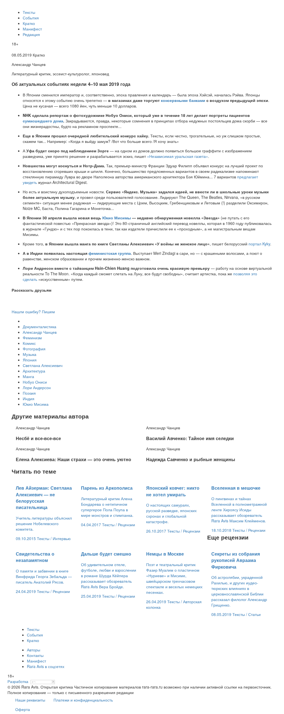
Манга (28, 376)
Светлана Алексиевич (42, 365)
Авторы (33, 650)
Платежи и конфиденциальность (83, 700)
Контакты (35, 655)
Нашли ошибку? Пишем (33, 311)
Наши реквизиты (30, 700)
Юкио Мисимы (116, 217)
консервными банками (183, 100)
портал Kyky (259, 243)
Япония (30, 360)
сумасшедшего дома (43, 121)
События (31, 17)
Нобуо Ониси (35, 382)
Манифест (32, 29)
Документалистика (39, 326)
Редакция (31, 34)
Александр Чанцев (40, 332)
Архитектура (34, 371)
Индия (28, 398)
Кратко (29, 23)
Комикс (29, 343)
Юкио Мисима (36, 404)
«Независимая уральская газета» (177, 156)
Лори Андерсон (37, 387)
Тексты (29, 12)
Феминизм (32, 337)
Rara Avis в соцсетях (45, 666)
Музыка (29, 354)
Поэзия (29, 393)
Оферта (22, 709)
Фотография (34, 348)
